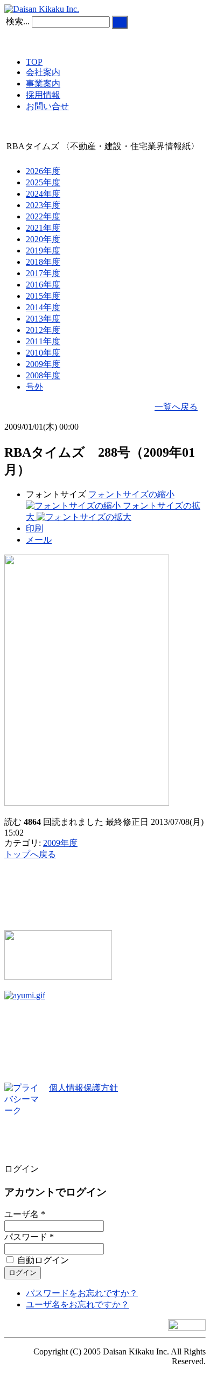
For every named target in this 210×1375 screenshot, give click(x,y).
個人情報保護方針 (83, 1087)
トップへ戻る (30, 854)
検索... (18, 21)
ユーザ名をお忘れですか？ (77, 1304)
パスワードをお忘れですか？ (82, 1293)
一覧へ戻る (176, 406)
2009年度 (60, 842)
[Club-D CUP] (58, 977)
